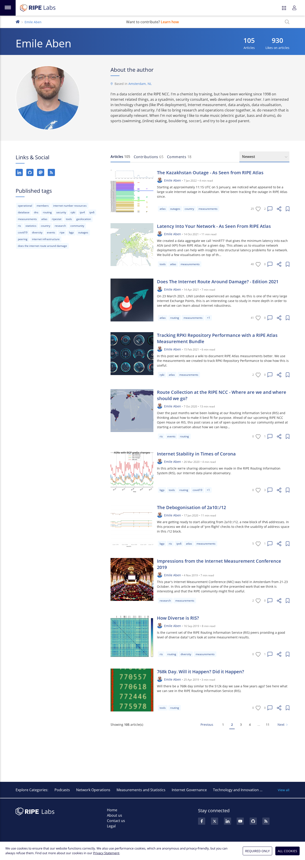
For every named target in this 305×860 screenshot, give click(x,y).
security (61, 212)
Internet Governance (189, 789)
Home (112, 810)
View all (283, 790)
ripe (62, 232)
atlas (44, 219)
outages (83, 232)
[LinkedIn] (19, 172)
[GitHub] (29, 172)
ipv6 (91, 212)
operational (25, 206)
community (77, 226)
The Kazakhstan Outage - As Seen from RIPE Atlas (210, 173)
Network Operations (93, 789)
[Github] (253, 821)
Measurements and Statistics (141, 789)
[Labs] (18, 21)
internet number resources (70, 206)
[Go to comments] (269, 208)
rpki (73, 212)
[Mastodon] (40, 172)
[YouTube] (240, 821)
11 (267, 724)
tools (69, 219)
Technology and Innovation (236, 789)
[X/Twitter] (214, 821)
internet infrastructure (46, 239)
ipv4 (82, 212)
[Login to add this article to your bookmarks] (287, 208)
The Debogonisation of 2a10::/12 (191, 507)
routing (47, 212)
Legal (111, 826)
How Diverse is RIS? (178, 618)
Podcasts (62, 789)
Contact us (116, 820)
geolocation (83, 219)
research (60, 226)
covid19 (22, 232)
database (23, 212)
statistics (30, 226)
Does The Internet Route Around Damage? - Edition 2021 (217, 282)
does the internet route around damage (42, 246)
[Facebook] (201, 821)
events (51, 232)
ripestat (56, 219)
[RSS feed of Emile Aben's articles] (51, 172)
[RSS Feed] (265, 821)
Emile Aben (172, 180)
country (45, 226)
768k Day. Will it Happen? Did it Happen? (200, 672)
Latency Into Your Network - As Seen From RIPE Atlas (214, 226)
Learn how (170, 21)
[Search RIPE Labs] (287, 22)
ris (19, 226)
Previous (207, 724)
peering (22, 239)
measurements (27, 219)
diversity (37, 232)
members (43, 206)
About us (114, 815)
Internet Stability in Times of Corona (196, 454)
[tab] (120, 156)
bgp (71, 232)
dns (36, 212)
